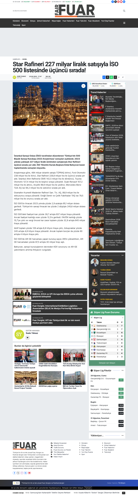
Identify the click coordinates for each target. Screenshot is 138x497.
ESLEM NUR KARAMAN (108, 290)
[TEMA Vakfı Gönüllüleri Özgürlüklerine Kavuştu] (50, 355)
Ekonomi (24, 21)
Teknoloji (16, 25)
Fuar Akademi (94, 21)
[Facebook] (14, 473)
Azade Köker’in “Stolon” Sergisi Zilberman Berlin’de (98, 493)
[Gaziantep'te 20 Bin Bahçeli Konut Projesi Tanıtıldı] (25, 378)
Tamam (88, 488)
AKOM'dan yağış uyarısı (48, 386)
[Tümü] (123, 255)
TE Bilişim (121, 483)
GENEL (24, 59)
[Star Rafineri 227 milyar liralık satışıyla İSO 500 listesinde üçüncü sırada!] (50, 104)
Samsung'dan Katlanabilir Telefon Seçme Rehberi (50, 493)
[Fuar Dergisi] (75, 11)
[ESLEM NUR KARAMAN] (95, 292)
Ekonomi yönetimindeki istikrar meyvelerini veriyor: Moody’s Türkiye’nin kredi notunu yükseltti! (111, 293)
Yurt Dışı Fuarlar (107, 21)
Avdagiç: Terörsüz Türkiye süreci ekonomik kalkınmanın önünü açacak (24, 366)
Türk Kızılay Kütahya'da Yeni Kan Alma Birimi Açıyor (74, 365)
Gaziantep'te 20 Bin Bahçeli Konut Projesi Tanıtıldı (25, 387)
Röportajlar (56, 21)
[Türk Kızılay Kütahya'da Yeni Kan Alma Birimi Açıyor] (74, 355)
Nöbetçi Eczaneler (60, 443)
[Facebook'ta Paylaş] (104, 77)
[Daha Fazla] (115, 77)
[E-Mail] (27, 337)
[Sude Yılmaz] (19, 334)
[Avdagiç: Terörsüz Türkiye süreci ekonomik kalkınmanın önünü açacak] (25, 355)
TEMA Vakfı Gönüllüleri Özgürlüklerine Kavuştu (48, 365)
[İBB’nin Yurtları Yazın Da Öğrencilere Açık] (74, 378)
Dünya (32, 21)
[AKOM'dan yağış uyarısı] (50, 378)
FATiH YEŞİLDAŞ (106, 299)
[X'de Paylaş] (107, 77)
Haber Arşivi (58, 457)
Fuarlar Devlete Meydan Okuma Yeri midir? (110, 264)
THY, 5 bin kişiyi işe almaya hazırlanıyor (111, 303)
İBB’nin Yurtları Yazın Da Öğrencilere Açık (72, 387)
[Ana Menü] (124, 23)
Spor (24, 25)
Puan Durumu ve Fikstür (62, 450)
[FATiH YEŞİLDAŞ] (95, 302)
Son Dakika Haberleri (61, 454)
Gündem (16, 21)
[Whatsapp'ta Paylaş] (111, 77)
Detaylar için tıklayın (107, 363)
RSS (17, 483)
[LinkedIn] (25, 473)
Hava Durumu (58, 445)
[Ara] (124, 11)
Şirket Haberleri (43, 21)
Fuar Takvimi (81, 21)
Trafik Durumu (59, 448)
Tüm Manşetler (59, 452)
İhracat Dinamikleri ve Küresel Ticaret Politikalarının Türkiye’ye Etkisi (110, 274)
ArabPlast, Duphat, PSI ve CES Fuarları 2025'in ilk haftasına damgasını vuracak (110, 283)
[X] (18, 473)
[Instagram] (22, 473)
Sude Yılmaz (32, 333)
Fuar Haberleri (68, 21)
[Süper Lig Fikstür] (123, 370)
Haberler (16, 59)
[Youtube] (29, 473)
